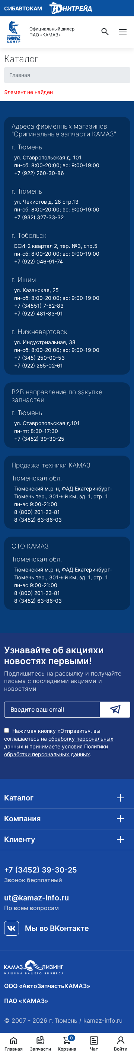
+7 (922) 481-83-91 (38, 313)
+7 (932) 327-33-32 (39, 217)
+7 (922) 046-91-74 (38, 261)
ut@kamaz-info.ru (36, 897)
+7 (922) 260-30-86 (39, 173)
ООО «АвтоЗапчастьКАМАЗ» (47, 986)
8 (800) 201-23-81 (37, 512)
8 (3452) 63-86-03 (38, 520)
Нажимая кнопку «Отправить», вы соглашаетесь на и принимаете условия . (59, 742)
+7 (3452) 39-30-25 (39, 439)
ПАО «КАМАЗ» (26, 1000)
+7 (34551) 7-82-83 (39, 305)
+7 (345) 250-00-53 (39, 358)
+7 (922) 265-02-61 (38, 365)
